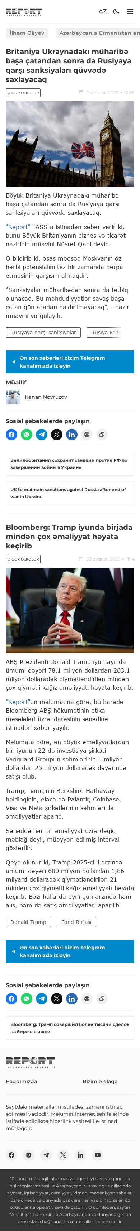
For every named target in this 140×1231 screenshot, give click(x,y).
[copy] (102, 434)
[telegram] (41, 434)
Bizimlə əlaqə (100, 1081)
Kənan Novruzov (46, 397)
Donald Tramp (28, 922)
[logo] (24, 11)
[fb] (11, 434)
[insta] (28, 1155)
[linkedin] (72, 434)
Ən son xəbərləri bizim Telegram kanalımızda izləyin (62, 362)
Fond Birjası (76, 922)
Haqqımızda (21, 1081)
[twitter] (56, 434)
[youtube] (97, 1155)
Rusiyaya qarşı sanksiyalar (43, 332)
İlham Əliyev (27, 33)
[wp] (26, 434)
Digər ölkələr (23, 93)
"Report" (18, 701)
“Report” (18, 226)
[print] (87, 434)
